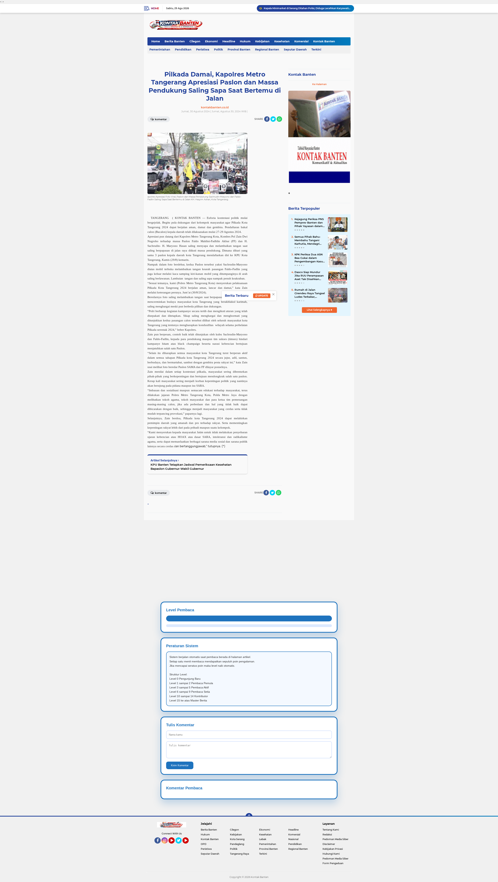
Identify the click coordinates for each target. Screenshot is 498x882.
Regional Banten (267, 49)
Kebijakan (262, 41)
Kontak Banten (324, 41)
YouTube (174, 845)
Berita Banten (175, 41)
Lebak (262, 839)
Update (262, 295)
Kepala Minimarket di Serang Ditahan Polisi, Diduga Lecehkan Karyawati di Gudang (307, 8)
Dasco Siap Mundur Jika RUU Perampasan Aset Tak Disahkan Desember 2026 (309, 276)
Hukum (245, 41)
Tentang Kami (331, 829)
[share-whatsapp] (279, 119)
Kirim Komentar (180, 765)
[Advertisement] (116, 547)
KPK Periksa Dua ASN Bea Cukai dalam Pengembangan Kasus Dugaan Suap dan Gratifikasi (309, 258)
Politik (218, 49)
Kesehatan (282, 41)
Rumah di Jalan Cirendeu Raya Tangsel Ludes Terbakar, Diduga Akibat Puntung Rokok (310, 293)
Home (155, 8)
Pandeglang (237, 844)
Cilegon (194, 41)
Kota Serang (237, 839)
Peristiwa (202, 49)
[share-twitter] (273, 119)
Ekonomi (211, 41)
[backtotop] (249, 816)
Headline (228, 41)
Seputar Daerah (295, 49)
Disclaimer (329, 844)
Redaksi (327, 834)
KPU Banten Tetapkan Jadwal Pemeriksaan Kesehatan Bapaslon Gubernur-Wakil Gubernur (191, 467)
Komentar (160, 119)
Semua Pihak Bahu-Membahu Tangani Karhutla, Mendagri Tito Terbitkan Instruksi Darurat (308, 240)
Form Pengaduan (333, 863)
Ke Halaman (319, 84)
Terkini (316, 49)
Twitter (180, 845)
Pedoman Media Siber (335, 839)
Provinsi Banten (239, 49)
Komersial (301, 41)
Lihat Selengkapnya (319, 309)
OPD (203, 844)
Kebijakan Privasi (333, 848)
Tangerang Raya (239, 853)
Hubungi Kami (331, 853)
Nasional (293, 839)
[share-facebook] (267, 119)
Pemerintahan (159, 49)
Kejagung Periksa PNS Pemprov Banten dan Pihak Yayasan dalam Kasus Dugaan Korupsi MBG (309, 222)
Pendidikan (183, 49)
